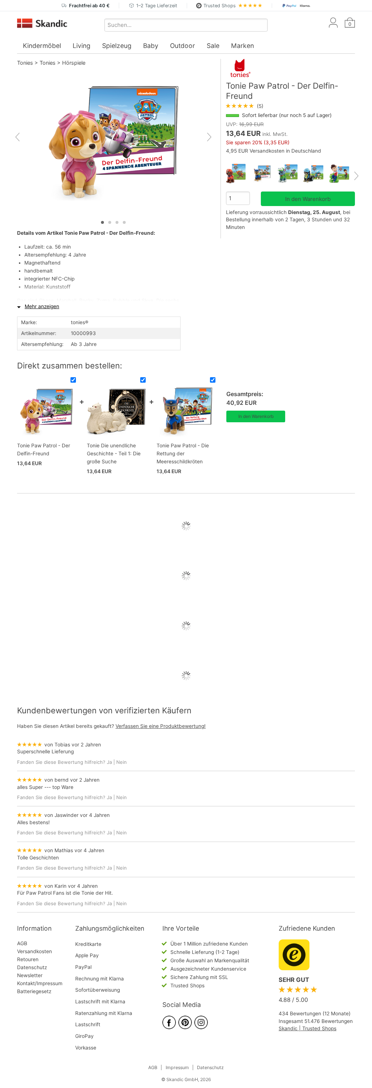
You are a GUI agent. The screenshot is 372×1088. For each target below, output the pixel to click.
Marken (242, 45)
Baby (150, 45)
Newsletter (30, 975)
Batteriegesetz (34, 991)
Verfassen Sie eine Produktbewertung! (161, 726)
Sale (213, 45)
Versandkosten (34, 951)
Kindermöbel (42, 45)
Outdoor (182, 45)
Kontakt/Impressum (39, 983)
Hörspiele (73, 63)
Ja (109, 762)
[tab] (102, 222)
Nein (121, 762)
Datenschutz (32, 967)
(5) (244, 106)
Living (81, 45)
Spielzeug (117, 45)
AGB (22, 943)
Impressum (177, 1067)
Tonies (25, 63)
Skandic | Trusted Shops (307, 1028)
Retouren (28, 959)
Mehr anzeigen (42, 306)
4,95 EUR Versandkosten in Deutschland (273, 151)
